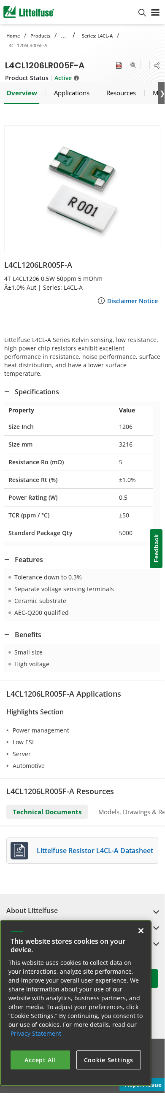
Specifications (37, 391)
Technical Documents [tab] (47, 812)
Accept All (40, 1060)
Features (29, 559)
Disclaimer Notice (132, 301)
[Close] (141, 930)
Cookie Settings (109, 1060)
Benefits (28, 634)
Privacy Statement (36, 1033)
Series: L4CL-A (97, 35)
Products (40, 35)
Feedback (156, 549)
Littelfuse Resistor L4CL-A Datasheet (95, 850)
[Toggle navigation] (155, 12)
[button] (82, 189)
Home (13, 35)
